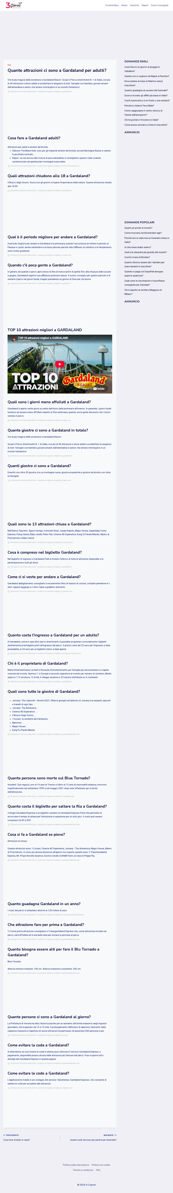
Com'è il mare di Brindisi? (137, 257)
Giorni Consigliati (159, 5)
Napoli (145, 5)
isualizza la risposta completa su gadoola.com (55, 591)
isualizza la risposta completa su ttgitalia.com (55, 1088)
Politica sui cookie (101, 1165)
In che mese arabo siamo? (137, 247)
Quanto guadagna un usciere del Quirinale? (146, 90)
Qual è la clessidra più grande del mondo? (145, 252)
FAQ (9, 65)
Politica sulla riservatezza (76, 1165)
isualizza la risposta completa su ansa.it (53, 1035)
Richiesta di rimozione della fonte (23, 91)
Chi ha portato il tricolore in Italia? (141, 119)
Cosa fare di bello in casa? (16, 1137)
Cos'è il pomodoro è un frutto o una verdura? (147, 100)
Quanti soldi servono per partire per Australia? (93, 1137)
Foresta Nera (112, 5)
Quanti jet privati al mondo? (138, 228)
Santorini (134, 5)
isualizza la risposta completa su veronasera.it (55, 542)
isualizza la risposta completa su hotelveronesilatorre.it (58, 166)
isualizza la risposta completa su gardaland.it (55, 91)
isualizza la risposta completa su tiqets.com (54, 420)
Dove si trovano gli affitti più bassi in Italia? (145, 95)
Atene (124, 5)
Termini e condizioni (83, 1170)
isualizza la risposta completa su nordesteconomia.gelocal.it (61, 915)
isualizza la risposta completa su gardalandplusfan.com (59, 734)
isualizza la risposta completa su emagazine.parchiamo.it (59, 653)
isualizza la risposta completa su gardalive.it (54, 283)
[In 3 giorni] (13, 5)
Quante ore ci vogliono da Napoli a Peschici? (146, 76)
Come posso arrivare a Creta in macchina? (145, 124)
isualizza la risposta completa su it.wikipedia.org (56, 796)
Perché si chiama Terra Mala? (139, 105)
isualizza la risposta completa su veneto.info (54, 255)
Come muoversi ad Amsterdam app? (143, 233)
